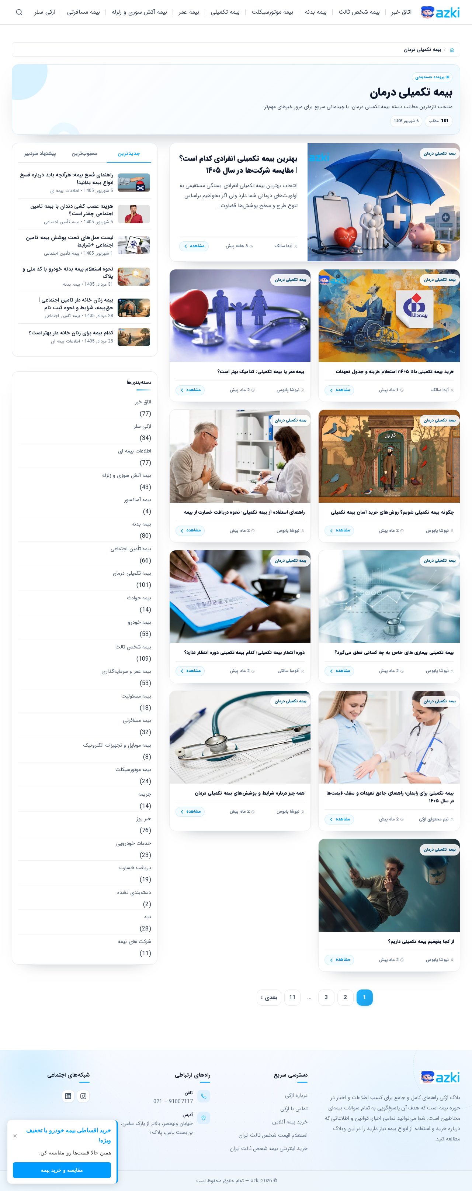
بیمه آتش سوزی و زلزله (139, 12)
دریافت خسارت (135, 868)
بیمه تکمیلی (225, 12)
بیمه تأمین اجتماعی (131, 549)
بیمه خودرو (139, 622)
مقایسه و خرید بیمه (62, 1170)
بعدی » (269, 997)
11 (292, 997)
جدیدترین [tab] (129, 153)
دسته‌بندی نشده (134, 892)
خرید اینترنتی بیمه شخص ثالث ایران (269, 1148)
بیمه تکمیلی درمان (132, 573)
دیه (147, 917)
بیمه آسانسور (137, 500)
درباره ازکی (296, 1095)
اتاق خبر (401, 12)
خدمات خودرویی (133, 843)
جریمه (144, 794)
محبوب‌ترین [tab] (85, 153)
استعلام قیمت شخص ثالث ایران (273, 1135)
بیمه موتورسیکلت (272, 12)
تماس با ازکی (294, 1109)
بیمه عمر (189, 12)
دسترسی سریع (291, 1075)
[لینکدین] (68, 1096)
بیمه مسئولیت (136, 696)
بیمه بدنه (316, 12)
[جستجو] (19, 12)
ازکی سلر (45, 12)
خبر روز (143, 819)
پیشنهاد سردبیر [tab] (40, 153)
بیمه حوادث (139, 598)
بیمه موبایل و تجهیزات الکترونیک (117, 745)
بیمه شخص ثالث (359, 12)
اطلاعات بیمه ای (134, 451)
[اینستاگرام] (83, 1096)
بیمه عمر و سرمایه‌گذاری (126, 671)
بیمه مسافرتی (83, 12)
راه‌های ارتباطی (192, 1075)
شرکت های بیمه (134, 941)
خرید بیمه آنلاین (290, 1122)
